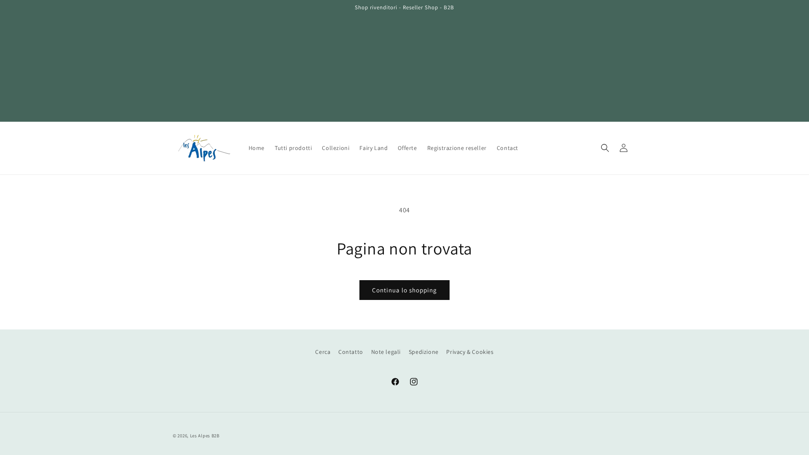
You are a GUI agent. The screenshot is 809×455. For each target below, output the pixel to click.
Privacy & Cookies (469, 352)
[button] (605, 148)
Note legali (386, 352)
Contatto (350, 352)
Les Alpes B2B (205, 436)
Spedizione (424, 352)
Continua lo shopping (404, 290)
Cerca (322, 352)
